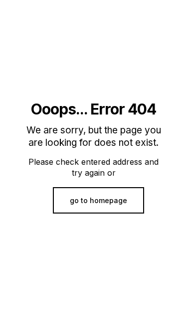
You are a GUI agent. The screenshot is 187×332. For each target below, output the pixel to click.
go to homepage (98, 200)
